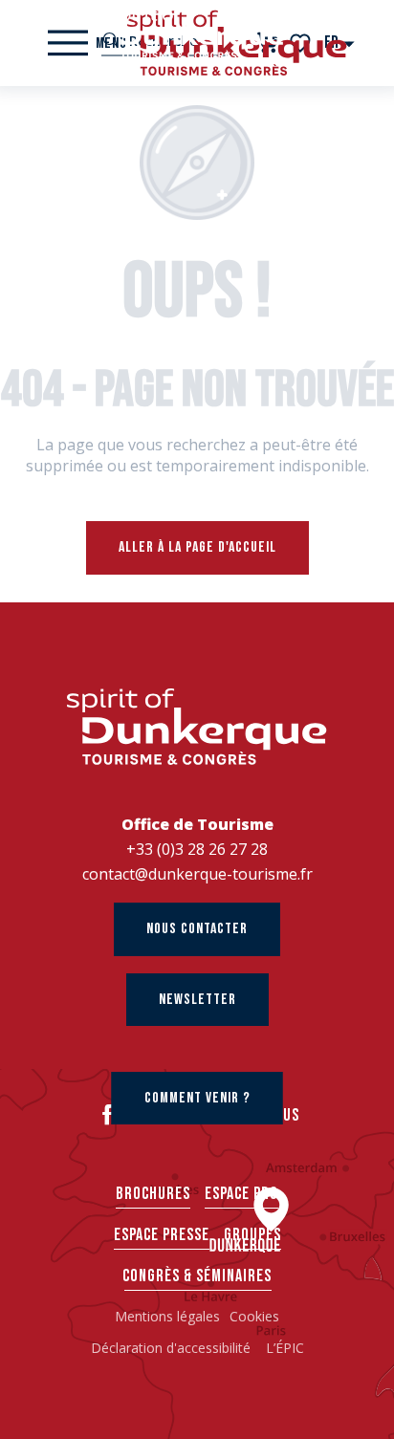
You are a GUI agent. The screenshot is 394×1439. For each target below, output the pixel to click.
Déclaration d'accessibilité (172, 1348)
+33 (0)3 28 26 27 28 (197, 849)
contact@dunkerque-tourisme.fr (197, 873)
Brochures (153, 1194)
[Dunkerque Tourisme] (197, 33)
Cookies (254, 1316)
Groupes (252, 1235)
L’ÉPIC (285, 1348)
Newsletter (197, 1000)
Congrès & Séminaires (197, 1276)
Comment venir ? (197, 1098)
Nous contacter (197, 929)
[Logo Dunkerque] (197, 727)
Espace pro (241, 1194)
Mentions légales (167, 1316)
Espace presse (161, 1235)
